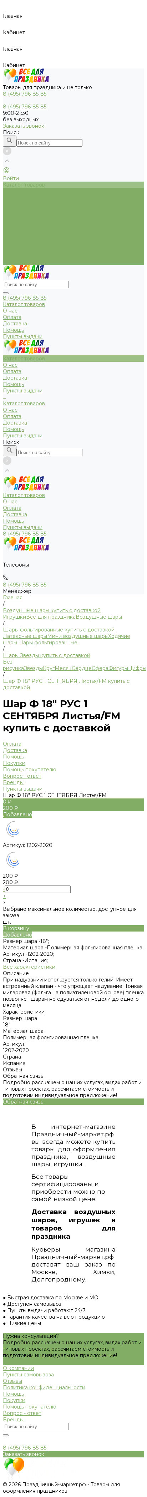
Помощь (13, 255)
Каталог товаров (24, 230)
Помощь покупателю (29, 769)
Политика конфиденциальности (44, 1387)
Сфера (100, 668)
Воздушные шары (99, 617)
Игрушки (14, 617)
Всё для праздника (51, 617)
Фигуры (118, 668)
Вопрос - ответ (22, 776)
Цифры (137, 668)
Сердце (82, 668)
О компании (18, 1368)
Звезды (33, 668)
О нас (10, 236)
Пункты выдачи (22, 262)
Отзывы (12, 1381)
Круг (49, 668)
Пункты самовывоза (28, 1374)
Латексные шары (25, 636)
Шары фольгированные (47, 642)
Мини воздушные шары (77, 636)
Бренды (13, 782)
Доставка (15, 249)
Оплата (12, 242)
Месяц (63, 668)
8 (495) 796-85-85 (24, 298)
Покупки (14, 763)
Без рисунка (13, 665)
